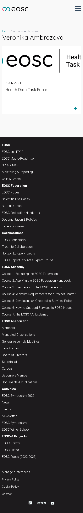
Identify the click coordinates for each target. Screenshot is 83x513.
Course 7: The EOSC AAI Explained (25, 314)
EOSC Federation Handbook (21, 213)
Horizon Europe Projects (18, 253)
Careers (7, 368)
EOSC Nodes (10, 192)
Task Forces (10, 348)
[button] (78, 8)
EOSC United (10, 450)
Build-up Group (12, 206)
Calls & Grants (11, 179)
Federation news (13, 226)
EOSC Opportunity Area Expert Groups (27, 260)
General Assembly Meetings (21, 341)
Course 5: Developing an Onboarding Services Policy (37, 301)
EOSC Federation (14, 185)
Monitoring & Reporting (17, 172)
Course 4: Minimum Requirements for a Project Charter (38, 294)
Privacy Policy (10, 479)
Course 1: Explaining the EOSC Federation (30, 274)
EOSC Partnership (14, 240)
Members (8, 328)
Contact (7, 494)
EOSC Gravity (11, 443)
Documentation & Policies (19, 219)
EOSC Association (15, 321)
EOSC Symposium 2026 (18, 396)
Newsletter (9, 416)
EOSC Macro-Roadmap (18, 158)
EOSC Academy (13, 267)
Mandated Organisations (18, 334)
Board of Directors (14, 355)
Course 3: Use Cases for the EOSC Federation (33, 287)
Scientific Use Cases (16, 199)
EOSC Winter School (15, 429)
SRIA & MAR (10, 165)
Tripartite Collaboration (17, 247)
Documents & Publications (19, 382)
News (6, 402)
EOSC (6, 145)
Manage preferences (16, 472)
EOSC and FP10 (12, 152)
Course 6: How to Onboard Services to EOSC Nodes (37, 308)
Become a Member (15, 375)
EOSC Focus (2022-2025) (19, 457)
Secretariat (9, 362)
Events (6, 409)
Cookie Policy (10, 486)
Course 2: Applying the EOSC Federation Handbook (36, 280)
